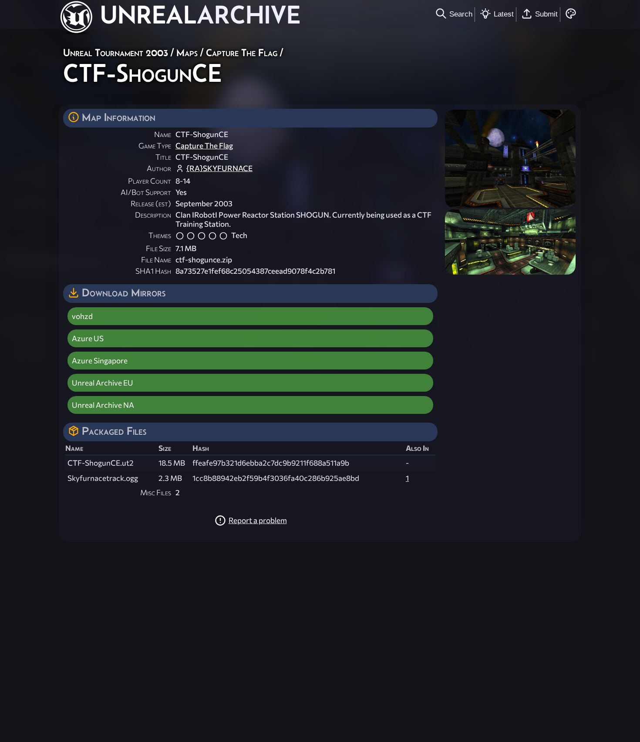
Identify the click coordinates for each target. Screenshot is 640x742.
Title (163, 156)
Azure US (88, 338)
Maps (187, 52)
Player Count (149, 180)
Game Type (154, 145)
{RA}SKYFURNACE (219, 168)
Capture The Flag (241, 52)
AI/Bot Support (146, 192)
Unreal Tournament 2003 (115, 52)
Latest (504, 14)
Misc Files (155, 492)
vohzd (82, 316)
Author (159, 168)
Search (460, 14)
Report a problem (258, 520)
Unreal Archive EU (102, 382)
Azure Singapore (100, 360)
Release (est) (151, 203)
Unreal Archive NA (103, 405)
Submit (546, 14)
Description (153, 214)
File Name (156, 259)
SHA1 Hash (153, 270)
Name (162, 134)
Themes (159, 235)
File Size (158, 248)
